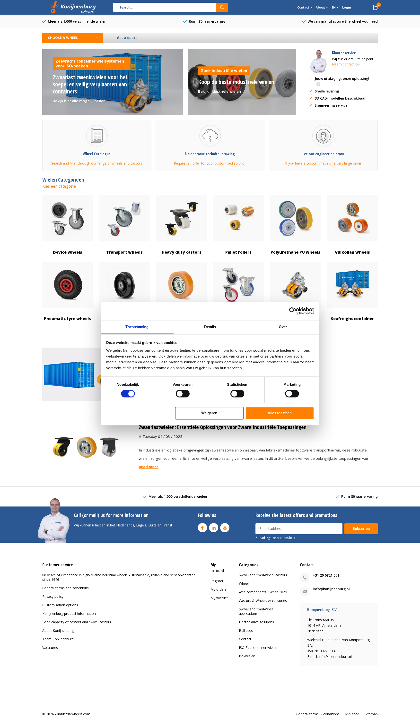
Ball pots (246, 630)
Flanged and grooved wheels (124, 322)
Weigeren (209, 413)
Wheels (244, 583)
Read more (148, 466)
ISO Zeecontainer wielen (258, 647)
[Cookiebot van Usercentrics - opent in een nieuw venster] (292, 310)
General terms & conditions (318, 714)
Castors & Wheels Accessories (263, 600)
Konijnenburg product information (69, 613)
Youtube (224, 527)
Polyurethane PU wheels (295, 252)
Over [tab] (283, 327)
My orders (218, 589)
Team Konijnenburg (57, 639)
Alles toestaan (280, 413)
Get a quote (127, 37)
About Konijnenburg (58, 630)
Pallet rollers (238, 252)
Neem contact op (346, 64)
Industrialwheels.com (73, 714)
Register (216, 581)
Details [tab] (210, 327)
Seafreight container (352, 318)
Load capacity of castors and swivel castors (76, 622)
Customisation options (60, 605)
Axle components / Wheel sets (263, 592)
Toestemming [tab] (137, 327)
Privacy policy (52, 596)
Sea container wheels (295, 318)
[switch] (183, 393)
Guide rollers (181, 318)
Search (222, 7)
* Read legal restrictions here (275, 538)
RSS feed (352, 714)
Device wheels (67, 252)
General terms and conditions (65, 588)
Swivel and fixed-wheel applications (256, 611)
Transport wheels (124, 252)
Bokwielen (247, 656)
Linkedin (213, 527)
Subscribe (361, 528)
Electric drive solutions (256, 622)
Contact (245, 639)
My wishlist (219, 598)
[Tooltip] (318, 84)
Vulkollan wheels (352, 252)
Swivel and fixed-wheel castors (263, 575)
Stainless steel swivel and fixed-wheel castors (238, 322)
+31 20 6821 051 (326, 575)
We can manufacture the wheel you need (343, 21)
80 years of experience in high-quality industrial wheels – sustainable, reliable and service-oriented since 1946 (118, 577)
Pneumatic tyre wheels (67, 318)
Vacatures (50, 647)
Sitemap (371, 714)
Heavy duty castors (181, 252)
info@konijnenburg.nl (331, 589)
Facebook (202, 527)
